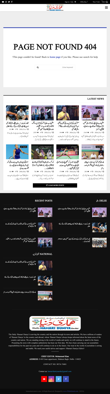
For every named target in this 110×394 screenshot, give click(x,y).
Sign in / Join (69, 2)
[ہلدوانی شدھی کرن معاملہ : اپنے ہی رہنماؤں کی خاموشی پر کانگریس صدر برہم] (93, 151)
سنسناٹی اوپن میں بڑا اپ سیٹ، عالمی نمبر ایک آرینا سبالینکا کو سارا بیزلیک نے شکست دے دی (18, 165)
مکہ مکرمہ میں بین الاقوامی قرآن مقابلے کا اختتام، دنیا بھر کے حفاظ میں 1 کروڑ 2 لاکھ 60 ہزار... (43, 165)
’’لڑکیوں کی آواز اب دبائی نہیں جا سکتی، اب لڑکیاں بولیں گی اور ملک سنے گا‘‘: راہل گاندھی (68, 126)
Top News (99, 108)
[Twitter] (59, 379)
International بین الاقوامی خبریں (45, 147)
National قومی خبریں (72, 108)
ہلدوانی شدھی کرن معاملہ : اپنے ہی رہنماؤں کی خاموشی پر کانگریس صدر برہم (94, 165)
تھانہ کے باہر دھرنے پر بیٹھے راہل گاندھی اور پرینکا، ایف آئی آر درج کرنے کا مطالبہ (17, 125)
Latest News (95, 99)
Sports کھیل (74, 147)
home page (55, 57)
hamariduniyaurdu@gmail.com (59, 371)
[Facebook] (66, 379)
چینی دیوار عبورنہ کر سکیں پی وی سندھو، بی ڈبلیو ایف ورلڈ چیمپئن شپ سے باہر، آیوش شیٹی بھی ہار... (68, 165)
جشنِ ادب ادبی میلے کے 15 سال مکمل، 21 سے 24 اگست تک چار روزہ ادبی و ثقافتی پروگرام (93, 126)
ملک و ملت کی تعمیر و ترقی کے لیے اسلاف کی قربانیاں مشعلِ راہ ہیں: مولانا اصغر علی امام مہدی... (74, 240)
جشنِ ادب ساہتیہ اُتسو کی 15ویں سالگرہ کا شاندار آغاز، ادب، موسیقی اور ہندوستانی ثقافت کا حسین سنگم (43, 126)
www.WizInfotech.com (70, 391)
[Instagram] (51, 379)
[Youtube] (44, 379)
